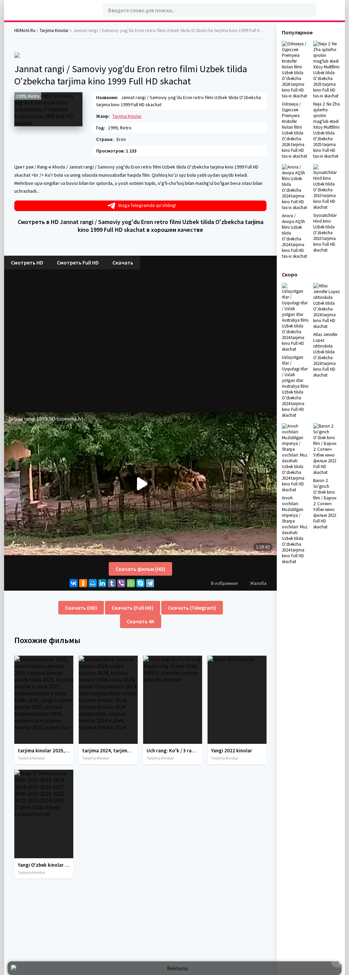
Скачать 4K (140, 621)
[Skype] (140, 583)
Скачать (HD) (81, 607)
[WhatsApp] (131, 583)
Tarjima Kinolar (127, 116)
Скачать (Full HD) (132, 607)
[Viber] (121, 583)
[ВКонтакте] (74, 583)
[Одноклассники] (83, 583)
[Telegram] (150, 583)
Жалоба (258, 583)
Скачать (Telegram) (192, 607)
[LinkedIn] (102, 583)
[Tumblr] (112, 583)
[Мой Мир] (93, 583)
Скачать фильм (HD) (140, 568)
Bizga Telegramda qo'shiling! (147, 205)
